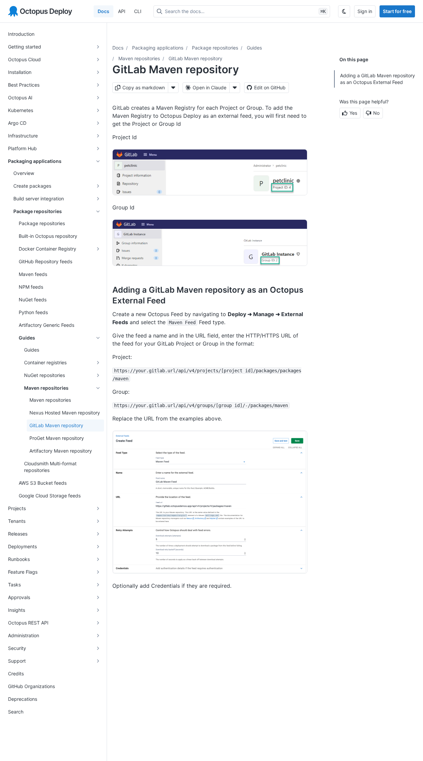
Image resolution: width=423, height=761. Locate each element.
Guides (254, 48)
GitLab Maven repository (195, 58)
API (121, 11)
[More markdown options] (173, 87)
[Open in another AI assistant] (234, 87)
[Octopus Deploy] (40, 11)
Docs (103, 11)
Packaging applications (157, 48)
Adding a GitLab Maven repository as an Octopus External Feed (377, 79)
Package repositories (215, 48)
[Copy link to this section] (173, 300)
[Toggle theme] (344, 11)
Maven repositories (139, 58)
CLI (137, 11)
